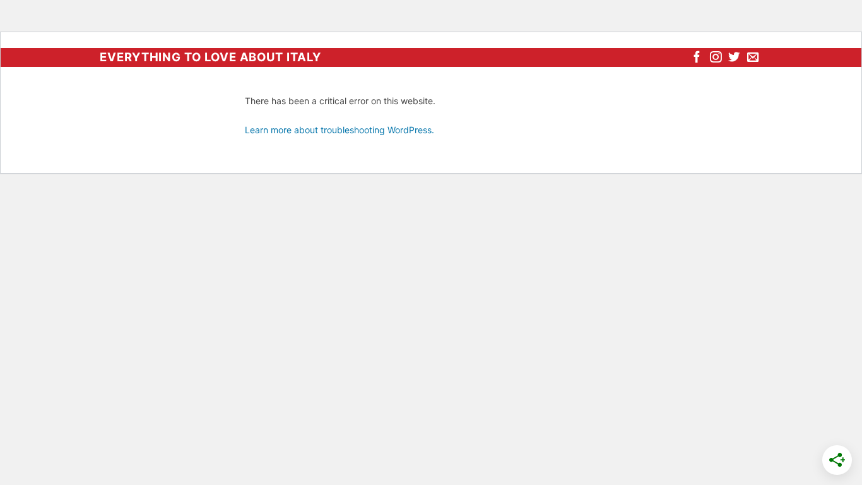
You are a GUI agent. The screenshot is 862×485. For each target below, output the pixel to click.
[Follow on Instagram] (715, 57)
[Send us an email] (753, 57)
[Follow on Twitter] (734, 57)
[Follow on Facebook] (696, 57)
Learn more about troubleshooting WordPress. (339, 129)
